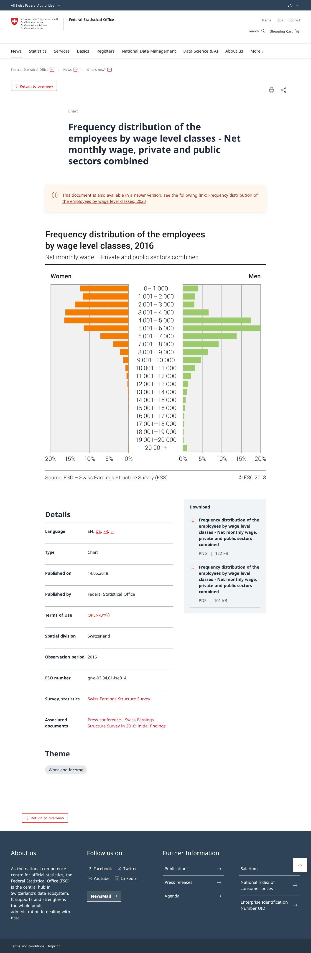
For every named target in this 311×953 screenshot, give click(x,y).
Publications (177, 868)
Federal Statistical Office (91, 19)
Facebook (103, 868)
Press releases (178, 882)
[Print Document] (271, 89)
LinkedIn (129, 878)
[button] (16, 51)
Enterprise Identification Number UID (264, 905)
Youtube (102, 878)
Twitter (130, 868)
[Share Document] (283, 90)
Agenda (172, 896)
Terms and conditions (27, 946)
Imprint (54, 946)
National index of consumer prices (258, 885)
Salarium (249, 868)
